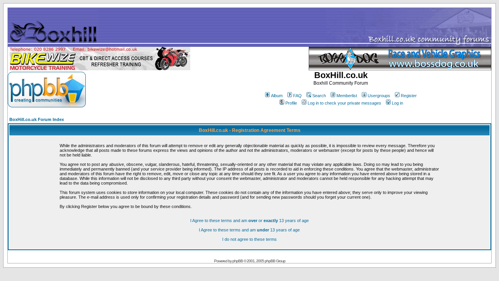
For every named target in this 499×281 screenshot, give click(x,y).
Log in (397, 103)
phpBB (237, 261)
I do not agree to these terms (249, 239)
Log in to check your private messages (344, 103)
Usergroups (379, 95)
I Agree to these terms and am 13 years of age (249, 230)
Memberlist (346, 95)
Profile (291, 103)
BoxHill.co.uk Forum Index (36, 119)
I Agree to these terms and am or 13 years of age (249, 220)
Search (319, 95)
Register (409, 95)
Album (277, 95)
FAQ (297, 95)
